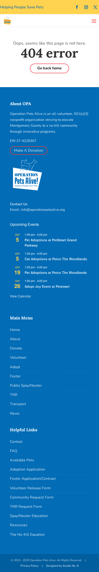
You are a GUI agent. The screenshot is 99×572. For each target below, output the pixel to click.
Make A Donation (28, 150)
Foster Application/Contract (33, 478)
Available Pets (22, 460)
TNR (13, 394)
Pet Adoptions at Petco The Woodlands (56, 272)
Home (15, 329)
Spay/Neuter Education (29, 515)
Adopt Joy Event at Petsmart (47, 286)
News (15, 413)
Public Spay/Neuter (26, 385)
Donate (16, 348)
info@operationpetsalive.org (43, 209)
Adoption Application (27, 469)
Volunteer (18, 357)
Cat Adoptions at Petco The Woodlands (56, 259)
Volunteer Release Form (30, 488)
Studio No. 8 (71, 566)
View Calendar (20, 296)
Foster (15, 376)
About (15, 339)
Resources (18, 525)
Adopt (15, 367)
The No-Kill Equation (27, 534)
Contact (16, 441)
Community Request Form (32, 497)
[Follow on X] (95, 7)
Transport (18, 404)
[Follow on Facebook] (77, 7)
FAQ (13, 450)
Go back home (49, 68)
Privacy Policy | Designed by (41, 566)
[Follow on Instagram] (86, 7)
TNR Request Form (26, 506)
